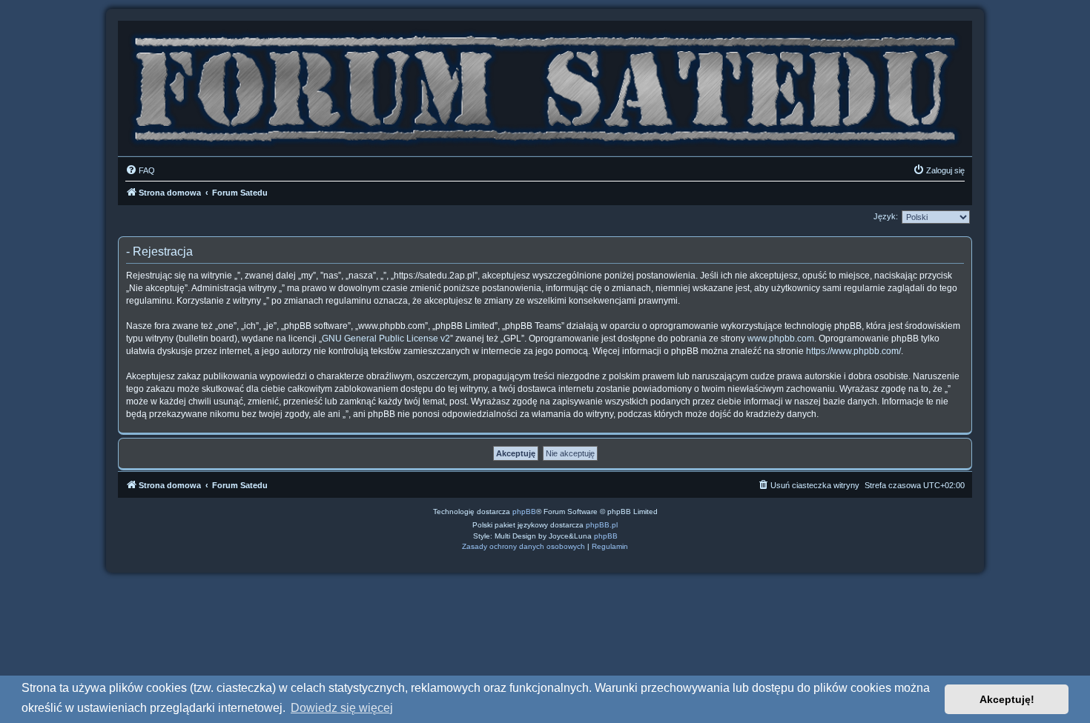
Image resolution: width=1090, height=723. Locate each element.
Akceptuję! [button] (1007, 699)
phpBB (524, 511)
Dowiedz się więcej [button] (342, 708)
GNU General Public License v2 (386, 338)
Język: (885, 216)
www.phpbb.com (780, 338)
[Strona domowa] (545, 84)
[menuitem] (140, 170)
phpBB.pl (602, 525)
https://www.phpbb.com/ (853, 351)
